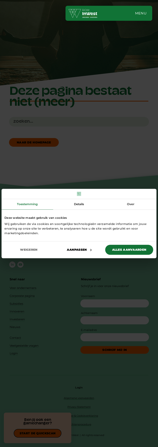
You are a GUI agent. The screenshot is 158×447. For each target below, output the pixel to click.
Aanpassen (77, 249)
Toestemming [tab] (27, 204)
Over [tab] (130, 204)
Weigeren (28, 249)
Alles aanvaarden (129, 249)
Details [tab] (79, 204)
